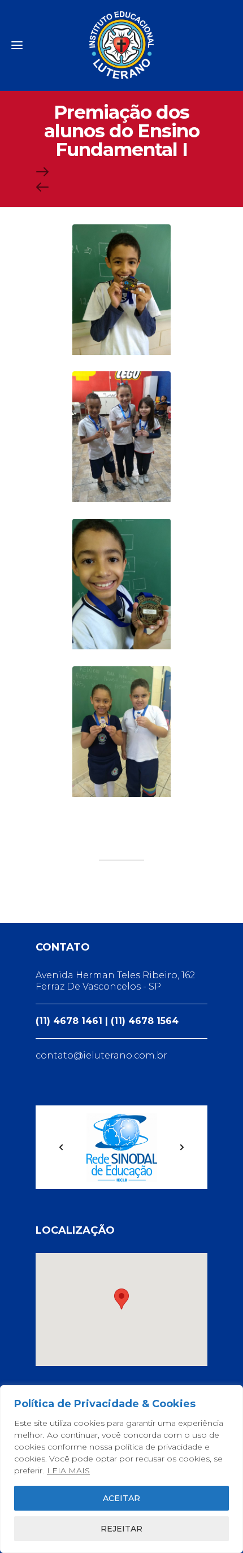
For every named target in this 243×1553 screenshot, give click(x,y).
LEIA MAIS (68, 1470)
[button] (121, 1299)
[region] (121, 1469)
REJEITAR (121, 1529)
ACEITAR (121, 1498)
